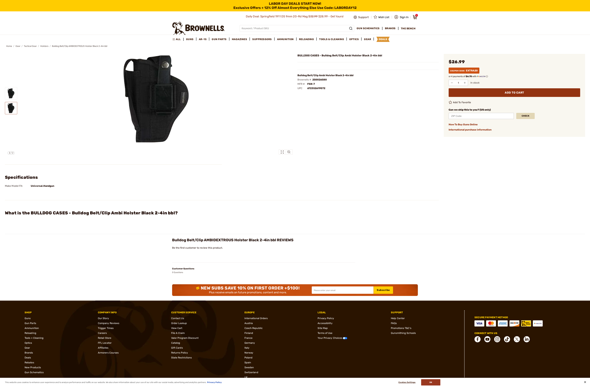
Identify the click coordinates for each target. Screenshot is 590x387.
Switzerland (251, 372)
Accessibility (325, 323)
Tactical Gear (30, 46)
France (248, 337)
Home (9, 46)
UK (246, 377)
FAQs (394, 323)
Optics (28, 342)
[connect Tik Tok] (507, 339)
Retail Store (104, 337)
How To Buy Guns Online (463, 124)
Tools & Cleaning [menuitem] (331, 39)
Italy (247, 347)
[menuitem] (178, 39)
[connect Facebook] (477, 339)
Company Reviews (108, 323)
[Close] (585, 382)
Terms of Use (325, 333)
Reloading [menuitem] (306, 39)
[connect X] (517, 339)
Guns (28, 318)
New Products (33, 367)
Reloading (30, 333)
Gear (18, 46)
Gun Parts (30, 323)
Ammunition (32, 328)
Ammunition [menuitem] (285, 39)
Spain (247, 362)
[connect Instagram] (497, 339)
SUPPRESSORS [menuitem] (262, 39)
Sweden (249, 367)
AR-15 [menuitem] (203, 39)
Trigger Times (106, 328)
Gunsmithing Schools (403, 333)
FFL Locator (105, 342)
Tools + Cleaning (34, 337)
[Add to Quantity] (465, 83)
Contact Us (177, 318)
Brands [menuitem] (390, 28)
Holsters (44, 46)
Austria (248, 323)
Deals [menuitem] (383, 39)
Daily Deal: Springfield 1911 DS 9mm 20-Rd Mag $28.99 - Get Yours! (295, 16)
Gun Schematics (34, 372)
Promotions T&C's (401, 328)
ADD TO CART (514, 92)
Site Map (323, 328)
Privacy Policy (326, 318)
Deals (28, 357)
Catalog (175, 342)
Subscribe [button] (383, 290)
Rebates (29, 362)
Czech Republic (253, 328)
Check (525, 116)
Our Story (103, 318)
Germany (249, 342)
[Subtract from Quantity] (452, 83)
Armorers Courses (108, 352)
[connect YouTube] (487, 339)
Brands (29, 352)
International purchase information (470, 129)
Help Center (398, 318)
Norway (248, 352)
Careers (102, 333)
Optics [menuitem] (354, 39)
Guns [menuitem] (190, 39)
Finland (248, 333)
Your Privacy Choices (330, 337)
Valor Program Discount (185, 337)
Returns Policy (179, 352)
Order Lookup (179, 323)
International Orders (256, 318)
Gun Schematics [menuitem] (368, 28)
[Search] (351, 28)
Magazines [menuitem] (239, 39)
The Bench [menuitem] (408, 28)
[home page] (198, 28)
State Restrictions (181, 357)
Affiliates (103, 347)
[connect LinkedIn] (527, 339)
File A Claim (178, 333)
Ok (430, 382)
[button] (401, 17)
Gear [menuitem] (367, 39)
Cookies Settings (406, 382)
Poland (248, 357)
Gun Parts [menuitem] (219, 39)
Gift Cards (177, 347)
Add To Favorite (462, 102)
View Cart (176, 328)
